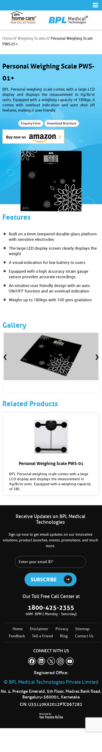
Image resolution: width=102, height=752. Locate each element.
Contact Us (84, 636)
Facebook (32, 661)
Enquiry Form (31, 123)
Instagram (60, 661)
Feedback (17, 636)
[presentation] (5, 357)
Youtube (70, 661)
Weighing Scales (32, 38)
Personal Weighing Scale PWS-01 (51, 463)
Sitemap (82, 629)
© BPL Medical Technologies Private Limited (51, 682)
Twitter (51, 661)
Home (7, 38)
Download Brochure (61, 123)
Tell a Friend (42, 636)
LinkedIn (41, 661)
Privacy (62, 629)
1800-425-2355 (51, 607)
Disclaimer (39, 629)
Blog (64, 636)
